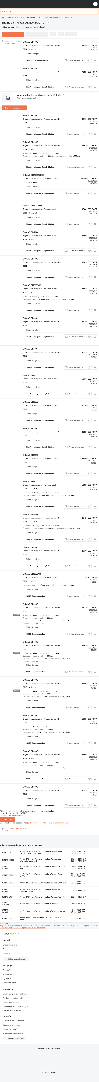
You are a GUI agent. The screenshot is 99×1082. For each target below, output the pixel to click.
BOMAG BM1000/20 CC (33, 206)
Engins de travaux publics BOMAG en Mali (53, 925)
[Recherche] (95, 11)
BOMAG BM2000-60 (32, 285)
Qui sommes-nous (10, 945)
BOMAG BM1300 (5, 911)
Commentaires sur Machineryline (16, 1006)
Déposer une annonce (14, 108)
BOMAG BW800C (31, 514)
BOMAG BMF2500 (5, 903)
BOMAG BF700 (8, 883)
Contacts (6, 953)
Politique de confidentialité (13, 998)
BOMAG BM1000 (5, 890)
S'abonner (7, 819)
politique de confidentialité (38, 823)
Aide (4, 949)
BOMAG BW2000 (30, 232)
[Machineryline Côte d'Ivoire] (16, 4)
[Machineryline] (2, 17)
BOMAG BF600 (8, 875)
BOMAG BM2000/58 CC (33, 175)
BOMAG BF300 (8, 852)
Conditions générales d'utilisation (15, 994)
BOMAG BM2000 (30, 375)
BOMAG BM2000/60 (32, 574)
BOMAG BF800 (30, 318)
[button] (95, 4)
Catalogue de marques (12, 1011)
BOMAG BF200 (8, 919)
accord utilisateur (61, 823)
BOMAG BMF (7, 897)
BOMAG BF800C (30, 42)
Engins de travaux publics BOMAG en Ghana (18, 925)
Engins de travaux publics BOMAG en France (27, 928)
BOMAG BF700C (30, 116)
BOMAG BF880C (30, 68)
